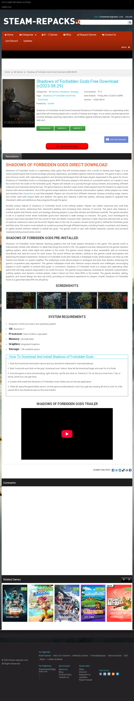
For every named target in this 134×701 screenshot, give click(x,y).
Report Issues (85, 680)
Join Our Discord (118, 139)
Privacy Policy (65, 674)
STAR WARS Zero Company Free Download (12, 610)
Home (7, 72)
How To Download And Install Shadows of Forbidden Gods (51, 357)
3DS (126, 655)
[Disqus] (67, 533)
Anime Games (114, 655)
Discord (128, 17)
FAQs (81, 669)
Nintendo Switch (80, 655)
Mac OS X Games (62, 655)
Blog (61, 672)
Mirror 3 (78, 128)
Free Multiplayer (98, 655)
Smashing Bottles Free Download (118, 613)
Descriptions (12, 156)
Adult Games (45, 655)
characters (28, 193)
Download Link (69, 146)
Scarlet (51, 103)
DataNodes (45, 128)
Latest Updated (55, 659)
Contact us (64, 677)
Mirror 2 (62, 128)
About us (63, 669)
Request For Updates (85, 675)
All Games (18, 72)
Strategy (74, 91)
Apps (42, 659)
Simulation (64, 91)
